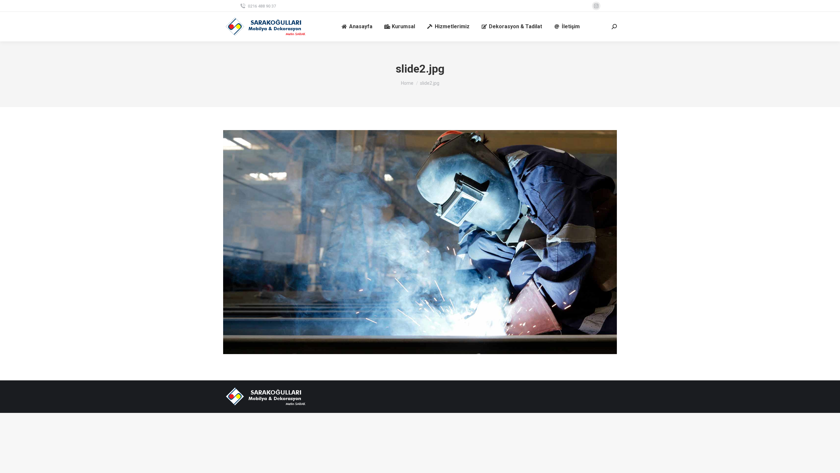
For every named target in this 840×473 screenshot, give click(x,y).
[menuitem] (357, 26)
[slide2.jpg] (420, 242)
